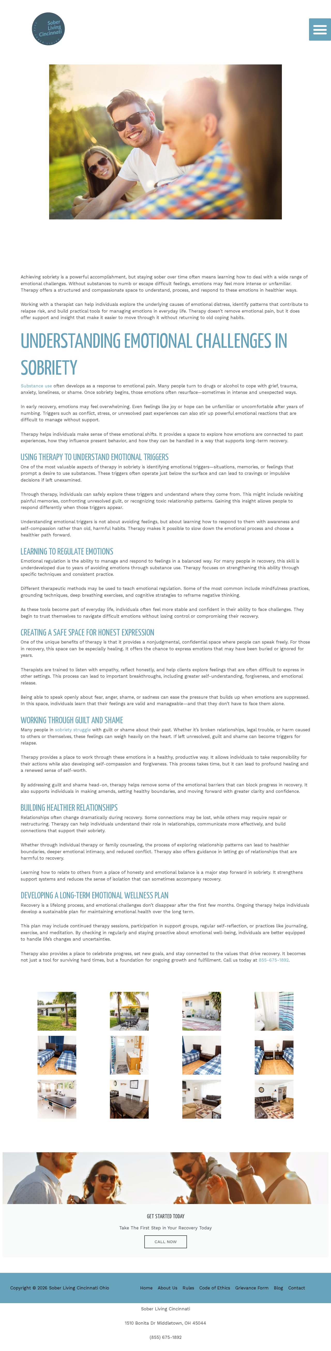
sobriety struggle (73, 729)
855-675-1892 (274, 960)
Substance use (36, 385)
